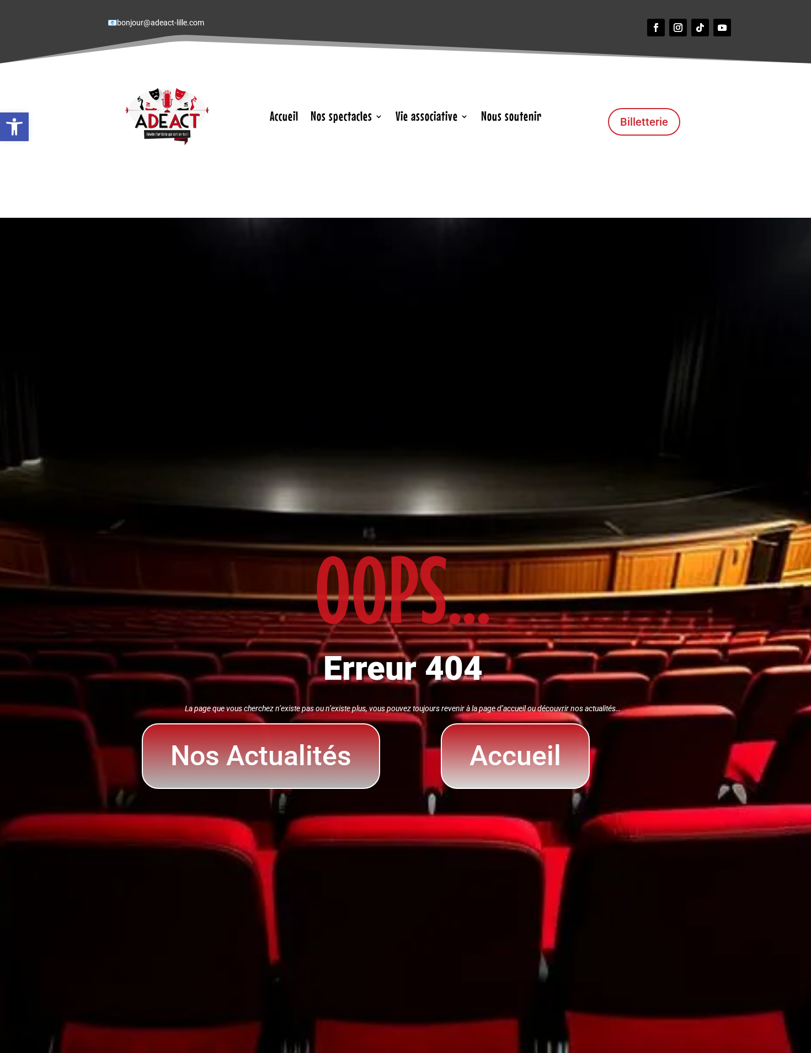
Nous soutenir (511, 117)
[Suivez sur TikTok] (700, 27)
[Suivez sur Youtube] (722, 27)
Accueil (284, 117)
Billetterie (644, 121)
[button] (14, 126)
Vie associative (427, 117)
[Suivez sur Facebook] (656, 27)
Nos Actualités (260, 756)
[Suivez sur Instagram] (678, 27)
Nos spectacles (341, 117)
